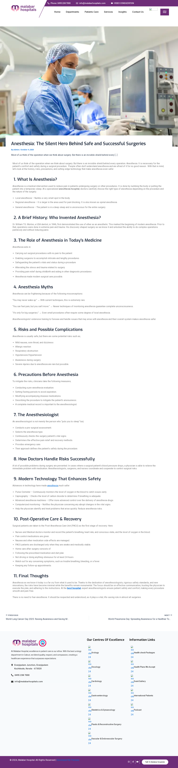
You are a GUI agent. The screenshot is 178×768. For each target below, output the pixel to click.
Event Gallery (140, 681)
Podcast (137, 710)
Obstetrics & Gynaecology (103, 710)
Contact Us (138, 12)
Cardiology (96, 681)
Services (108, 12)
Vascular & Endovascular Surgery (106, 739)
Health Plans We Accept (144, 667)
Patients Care (91, 12)
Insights (122, 12)
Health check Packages (144, 652)
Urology (95, 652)
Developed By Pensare (68, 760)
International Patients (143, 695)
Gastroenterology (99, 695)
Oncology (95, 667)
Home (57, 12)
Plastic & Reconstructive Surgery (106, 724)
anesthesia (53, 485)
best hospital (74, 588)
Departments (72, 12)
